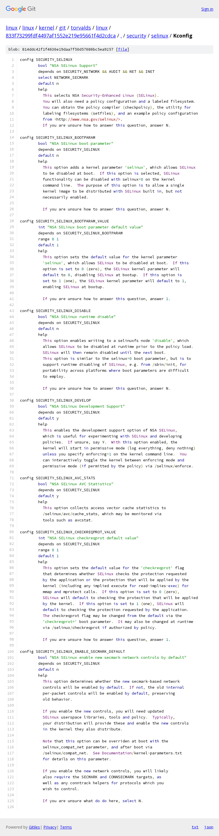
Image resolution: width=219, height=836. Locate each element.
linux (11, 27)
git (62, 27)
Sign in (207, 9)
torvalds (81, 27)
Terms (66, 827)
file (122, 49)
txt (195, 826)
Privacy (49, 827)
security (136, 35)
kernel (46, 27)
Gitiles (34, 827)
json (208, 826)
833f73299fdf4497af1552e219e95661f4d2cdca (61, 35)
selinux (159, 35)
